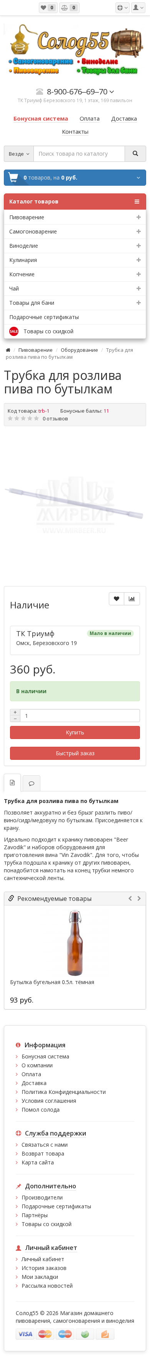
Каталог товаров (33, 201)
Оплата (31, 1074)
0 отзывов (55, 418)
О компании (37, 1065)
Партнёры (35, 1215)
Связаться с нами (45, 1144)
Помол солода (41, 1109)
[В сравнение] (132, 598)
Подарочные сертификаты (44, 317)
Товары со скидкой (47, 1224)
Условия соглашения (49, 1100)
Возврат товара (43, 1153)
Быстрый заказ (75, 753)
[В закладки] (116, 598)
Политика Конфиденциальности (64, 1091)
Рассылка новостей (47, 1285)
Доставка (34, 1083)
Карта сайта (38, 1162)
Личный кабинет (43, 1259)
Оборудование (79, 349)
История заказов (44, 1268)
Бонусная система (45, 1056)
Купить (75, 732)
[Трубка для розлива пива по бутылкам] (75, 505)
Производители (42, 1197)
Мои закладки (40, 1276)
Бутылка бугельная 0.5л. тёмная (52, 982)
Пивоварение (35, 349)
